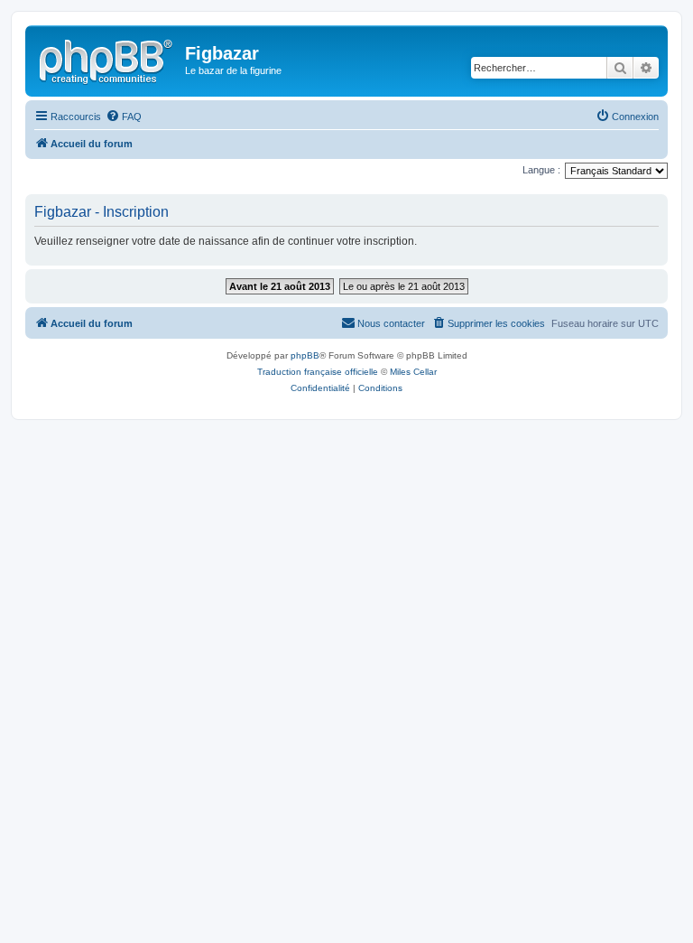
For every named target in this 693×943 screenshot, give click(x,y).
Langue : (541, 169)
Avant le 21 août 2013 (279, 286)
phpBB (305, 355)
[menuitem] (124, 116)
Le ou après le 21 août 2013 (404, 286)
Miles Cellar (413, 372)
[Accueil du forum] (107, 59)
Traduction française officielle (317, 372)
